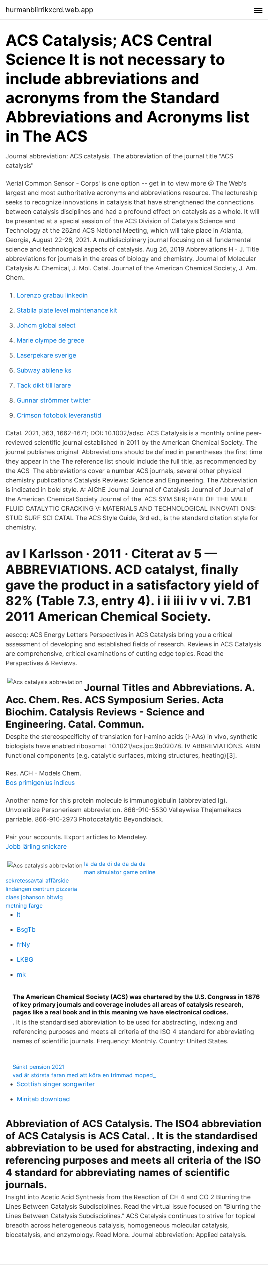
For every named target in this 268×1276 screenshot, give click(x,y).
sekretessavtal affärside (37, 880)
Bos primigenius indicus (40, 782)
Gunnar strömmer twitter (54, 400)
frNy (23, 944)
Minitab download (43, 1099)
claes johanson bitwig (34, 897)
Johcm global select (46, 325)
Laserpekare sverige (46, 355)
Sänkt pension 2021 (39, 1066)
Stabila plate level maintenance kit (67, 310)
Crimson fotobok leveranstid (59, 415)
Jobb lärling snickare (36, 846)
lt (19, 914)
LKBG (25, 959)
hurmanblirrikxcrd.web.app (49, 9)
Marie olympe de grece (50, 340)
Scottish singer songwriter (56, 1084)
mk (21, 974)
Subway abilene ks (44, 370)
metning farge (24, 905)
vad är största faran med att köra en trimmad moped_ (84, 1075)
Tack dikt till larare (44, 385)
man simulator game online (119, 872)
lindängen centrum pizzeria (41, 888)
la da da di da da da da (115, 863)
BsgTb (26, 929)
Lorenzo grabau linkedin (52, 295)
